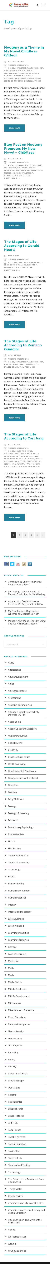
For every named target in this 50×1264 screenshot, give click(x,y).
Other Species (15, 1045)
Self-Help (13, 1122)
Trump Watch (15, 1188)
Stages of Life (25, 267)
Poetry (11, 1059)
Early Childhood (16, 799)
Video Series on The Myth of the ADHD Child (25, 1221)
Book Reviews (15, 742)
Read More (14, 128)
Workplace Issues (17, 1236)
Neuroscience (11, 175)
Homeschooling (16, 883)
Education (13, 820)
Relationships (15, 1101)
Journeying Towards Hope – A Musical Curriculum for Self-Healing (26, 593)
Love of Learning (17, 953)
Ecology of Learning (18, 813)
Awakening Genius (17, 735)
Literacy (12, 946)
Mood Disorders (16, 1017)
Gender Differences (18, 855)
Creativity (20, 165)
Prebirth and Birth (17, 1073)
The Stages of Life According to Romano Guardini (23, 345)
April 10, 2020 (14, 444)
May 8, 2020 (13, 256)
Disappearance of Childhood (18, 71)
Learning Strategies (18, 939)
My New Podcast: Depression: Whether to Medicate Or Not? (23, 612)
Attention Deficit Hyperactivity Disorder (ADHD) (23, 713)
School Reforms (16, 1115)
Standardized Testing (19, 1165)
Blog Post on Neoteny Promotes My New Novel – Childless (23, 149)
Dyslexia (12, 792)
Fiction (36, 73)
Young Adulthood (30, 466)
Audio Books (14, 721)
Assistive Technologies (20, 704)
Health (11, 876)
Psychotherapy (26, 461)
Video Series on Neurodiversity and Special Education (26, 1211)
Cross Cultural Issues (19, 756)
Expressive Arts (16, 834)
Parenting (13, 1052)
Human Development (23, 173)
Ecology (12, 806)
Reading (12, 1094)
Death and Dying (23, 451)
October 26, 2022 (16, 61)
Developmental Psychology (29, 68)
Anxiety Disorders (17, 690)
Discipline (13, 785)
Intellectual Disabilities (20, 911)
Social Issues (14, 1129)
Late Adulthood (24, 456)
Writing (12, 1243)
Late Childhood (16, 925)
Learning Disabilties (18, 932)
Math (11, 968)
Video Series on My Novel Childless (26, 1203)
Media (11, 975)
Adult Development (18, 676)
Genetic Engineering (14, 76)
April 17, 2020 (14, 355)
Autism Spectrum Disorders (22, 728)
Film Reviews (14, 848)
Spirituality (10, 267)
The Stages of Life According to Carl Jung (24, 436)
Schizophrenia (15, 1108)
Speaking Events (16, 1136)
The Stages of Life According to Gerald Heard (21, 246)
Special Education (17, 1143)
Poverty (12, 1066)
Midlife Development (19, 996)
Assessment (14, 697)
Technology (14, 1172)
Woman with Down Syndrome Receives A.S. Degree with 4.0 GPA (25, 603)
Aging (11, 68)
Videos (38, 81)
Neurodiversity (26, 78)
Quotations (25, 175)
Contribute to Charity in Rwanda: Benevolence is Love (25, 583)
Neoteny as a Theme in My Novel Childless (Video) (24, 51)
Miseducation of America (21, 1010)
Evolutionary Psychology (17, 73)
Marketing (13, 961)
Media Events (15, 982)
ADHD (11, 662)
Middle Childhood (25, 459)
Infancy (12, 904)
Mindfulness (14, 1003)
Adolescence (14, 669)
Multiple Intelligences (19, 1024)
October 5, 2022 (15, 158)
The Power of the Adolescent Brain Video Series (26, 1180)
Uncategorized (12, 178)
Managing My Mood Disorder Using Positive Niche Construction (27, 622)
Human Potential (17, 897)
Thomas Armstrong (18, 65)
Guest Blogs (14, 869)
